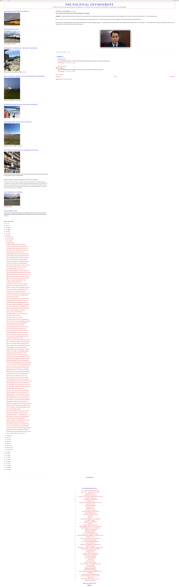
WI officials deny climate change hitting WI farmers (17, 302)
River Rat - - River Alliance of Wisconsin (90, 547)
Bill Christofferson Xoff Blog (90, 490)
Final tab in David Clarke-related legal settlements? (17, 429)
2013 (7, 457)
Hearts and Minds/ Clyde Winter (90, 519)
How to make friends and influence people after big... (18, 341)
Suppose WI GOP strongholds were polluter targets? (18, 358)
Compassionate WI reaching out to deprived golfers (17, 379)
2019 (7, 231)
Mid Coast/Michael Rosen (90, 534)
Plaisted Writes (90, 543)
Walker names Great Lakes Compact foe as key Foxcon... (18, 274)
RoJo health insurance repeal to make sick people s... (17, 319)
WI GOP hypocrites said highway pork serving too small (18, 431)
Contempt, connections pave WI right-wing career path (18, 427)
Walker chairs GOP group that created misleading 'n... (18, 308)
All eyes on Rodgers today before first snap (16, 280)
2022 (7, 225)
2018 (7, 233)
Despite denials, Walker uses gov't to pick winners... (17, 360)
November (9, 239)
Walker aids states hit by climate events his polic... (17, 377)
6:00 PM (68, 52)
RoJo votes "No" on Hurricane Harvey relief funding (17, 390)
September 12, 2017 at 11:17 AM (66, 71)
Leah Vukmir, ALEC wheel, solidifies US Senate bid (17, 367)
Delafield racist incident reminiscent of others (16, 353)
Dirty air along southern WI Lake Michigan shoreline (17, 298)
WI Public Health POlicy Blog (90, 578)
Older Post (172, 76)
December (9, 237)
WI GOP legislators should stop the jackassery (16, 347)
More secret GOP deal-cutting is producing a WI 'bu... (18, 343)
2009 (7, 465)
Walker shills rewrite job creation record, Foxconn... (17, 334)
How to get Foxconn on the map (13, 315)
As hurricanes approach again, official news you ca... (17, 332)
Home (115, 76)
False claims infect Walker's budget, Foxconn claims (17, 410)
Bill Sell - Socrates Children (90, 492)
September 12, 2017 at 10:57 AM (66, 62)
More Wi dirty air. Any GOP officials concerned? (16, 285)
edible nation (90, 507)
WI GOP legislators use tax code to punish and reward (18, 396)
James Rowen (61, 66)
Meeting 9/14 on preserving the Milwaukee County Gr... (18, 356)
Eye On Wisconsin (90, 510)
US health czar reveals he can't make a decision (16, 283)
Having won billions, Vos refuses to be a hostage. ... (17, 354)
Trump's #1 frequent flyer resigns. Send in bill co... (17, 246)
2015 (7, 453)
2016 (7, 451)
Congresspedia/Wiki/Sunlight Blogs (90, 502)
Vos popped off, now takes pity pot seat (15, 252)
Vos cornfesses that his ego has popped (15, 325)
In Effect (90, 523)
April (8, 443)
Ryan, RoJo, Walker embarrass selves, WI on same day (18, 386)
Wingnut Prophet (90, 580)
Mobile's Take (90, 537)
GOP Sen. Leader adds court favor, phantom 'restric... (18, 366)
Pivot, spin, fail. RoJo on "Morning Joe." (14, 311)
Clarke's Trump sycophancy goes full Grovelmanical (17, 425)
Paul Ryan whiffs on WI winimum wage (14, 388)
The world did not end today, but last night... (16, 291)
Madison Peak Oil (90, 531)
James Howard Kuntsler (90, 525)
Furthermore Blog (90, 513)
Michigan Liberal (90, 532)
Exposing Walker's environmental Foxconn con (16, 422)
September (9, 243)
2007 (7, 469)
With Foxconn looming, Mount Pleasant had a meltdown (18, 403)
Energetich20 (90, 508)
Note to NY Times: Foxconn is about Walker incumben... (18, 321)
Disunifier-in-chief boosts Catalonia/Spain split (16, 263)
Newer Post (58, 76)
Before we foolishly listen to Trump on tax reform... (17, 257)
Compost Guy (90, 501)
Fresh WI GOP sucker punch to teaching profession (17, 373)
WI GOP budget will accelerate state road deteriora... (18, 382)
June (8, 439)
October (8, 241)
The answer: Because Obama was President (16, 244)
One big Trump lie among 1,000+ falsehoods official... (18, 424)
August (8, 435)
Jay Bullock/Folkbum (90, 529)
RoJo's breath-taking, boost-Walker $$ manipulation (17, 304)
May (8, 441)
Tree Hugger (90, 565)
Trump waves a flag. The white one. (14, 282)
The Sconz (90, 559)
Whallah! (90, 577)
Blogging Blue (90, 493)
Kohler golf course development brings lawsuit (16, 323)
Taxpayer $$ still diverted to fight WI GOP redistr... (17, 289)
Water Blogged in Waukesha (90, 574)
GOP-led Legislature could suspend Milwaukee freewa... (18, 407)
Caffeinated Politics (90, 495)
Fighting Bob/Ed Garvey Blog (90, 511)
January (8, 449)
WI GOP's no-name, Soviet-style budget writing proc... (18, 287)
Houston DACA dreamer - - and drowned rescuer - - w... (18, 414)
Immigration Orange (90, 522)
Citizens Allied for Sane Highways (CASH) (90, 496)
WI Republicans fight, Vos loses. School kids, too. (17, 313)
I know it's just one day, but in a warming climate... (17, 295)
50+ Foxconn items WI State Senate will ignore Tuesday (73, 13)
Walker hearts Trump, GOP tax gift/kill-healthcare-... (18, 278)
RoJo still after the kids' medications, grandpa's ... (17, 259)
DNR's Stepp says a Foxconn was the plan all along (17, 416)
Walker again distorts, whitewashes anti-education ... (18, 394)
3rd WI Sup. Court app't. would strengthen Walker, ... (18, 351)
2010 (7, 463)
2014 (7, 455)
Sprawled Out (90, 552)
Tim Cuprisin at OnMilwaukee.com (90, 564)
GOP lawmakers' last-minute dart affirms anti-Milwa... (18, 399)
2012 (7, 459)
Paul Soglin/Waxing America (90, 541)
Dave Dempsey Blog (90, 505)
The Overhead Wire (90, 558)
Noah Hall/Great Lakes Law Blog (90, 538)
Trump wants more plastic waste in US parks (16, 267)
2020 (7, 229)
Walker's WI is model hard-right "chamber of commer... (18, 339)
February (9, 447)
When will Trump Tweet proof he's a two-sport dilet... (18, 265)
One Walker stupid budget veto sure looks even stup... (18, 293)
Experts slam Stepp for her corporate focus (15, 433)
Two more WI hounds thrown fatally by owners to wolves (19, 381)
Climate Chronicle (90, 498)
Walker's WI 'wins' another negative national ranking (18, 371)
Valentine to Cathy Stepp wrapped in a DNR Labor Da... (18, 405)
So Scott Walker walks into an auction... (15, 268)
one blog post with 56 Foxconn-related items (68, 19)
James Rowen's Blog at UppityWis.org (90, 526)
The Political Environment (89, 4)
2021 (7, 227)
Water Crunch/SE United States (90, 575)
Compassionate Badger (90, 499)
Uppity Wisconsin (90, 567)
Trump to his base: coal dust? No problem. (15, 418)
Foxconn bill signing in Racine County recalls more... (17, 326)
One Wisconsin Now (90, 540)
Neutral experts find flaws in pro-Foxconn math (16, 412)
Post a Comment (59, 74)
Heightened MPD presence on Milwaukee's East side (17, 349)
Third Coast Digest (90, 562)
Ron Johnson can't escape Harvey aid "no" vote (16, 375)
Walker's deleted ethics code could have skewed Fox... (18, 345)
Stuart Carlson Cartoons (90, 553)
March (8, 445)
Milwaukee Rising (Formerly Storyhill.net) (90, 535)
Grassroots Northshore (90, 514)
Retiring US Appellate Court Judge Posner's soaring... (18, 420)
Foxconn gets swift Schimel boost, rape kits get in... (17, 250)
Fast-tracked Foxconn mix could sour (14, 317)
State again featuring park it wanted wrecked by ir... (17, 261)
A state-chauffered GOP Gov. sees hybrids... (16, 310)
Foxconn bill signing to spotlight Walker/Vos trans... (17, 336)
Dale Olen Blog (90, 504)
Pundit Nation (90, 546)
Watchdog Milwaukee (90, 570)
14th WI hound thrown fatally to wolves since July (17, 300)
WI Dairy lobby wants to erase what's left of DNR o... (18, 369)
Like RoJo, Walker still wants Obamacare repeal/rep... (18, 255)
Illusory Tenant (90, 520)
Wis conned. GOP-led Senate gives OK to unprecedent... (18, 362)
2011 (7, 461)
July (7, 437)
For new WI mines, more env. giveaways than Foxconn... (18, 384)
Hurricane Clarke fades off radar (13, 409)
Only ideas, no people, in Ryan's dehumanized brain (17, 306)
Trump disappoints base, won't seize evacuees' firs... (18, 253)
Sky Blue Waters (90, 550)
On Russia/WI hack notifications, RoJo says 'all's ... (17, 248)
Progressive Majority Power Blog (90, 544)
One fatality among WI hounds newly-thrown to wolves (18, 272)
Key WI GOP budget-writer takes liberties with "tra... (18, 392)
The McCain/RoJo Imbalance (12, 296)
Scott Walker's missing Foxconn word (14, 338)
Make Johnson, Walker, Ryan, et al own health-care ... (18, 270)
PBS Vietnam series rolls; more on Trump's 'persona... (18, 276)
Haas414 (90, 517)
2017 (7, 235)
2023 (7, 223)
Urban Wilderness (90, 568)
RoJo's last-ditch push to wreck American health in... (17, 330)
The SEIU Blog (90, 561)
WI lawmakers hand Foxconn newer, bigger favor (17, 401)
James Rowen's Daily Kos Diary (90, 528)
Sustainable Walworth (90, 555)
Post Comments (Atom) (67, 79)
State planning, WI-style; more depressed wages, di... (18, 397)
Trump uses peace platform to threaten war (16, 328)
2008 (7, 467)
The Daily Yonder (90, 556)
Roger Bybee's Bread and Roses (90, 549)
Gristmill (90, 516)
